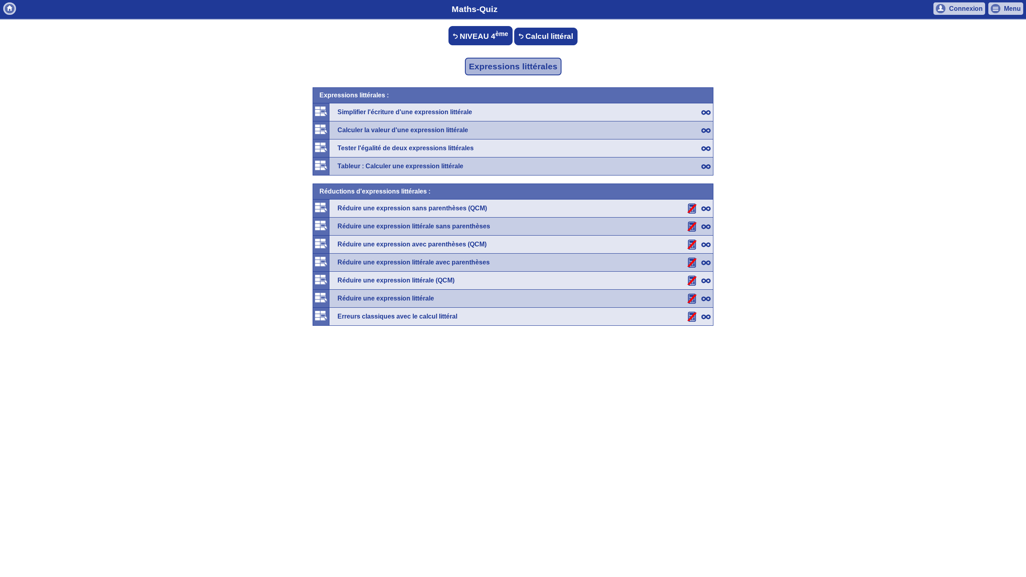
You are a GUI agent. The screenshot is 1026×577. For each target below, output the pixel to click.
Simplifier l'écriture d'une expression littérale (404, 112)
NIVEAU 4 (483, 35)
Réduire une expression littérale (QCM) (395, 280)
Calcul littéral (548, 36)
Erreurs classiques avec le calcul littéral (397, 316)
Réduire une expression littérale (385, 298)
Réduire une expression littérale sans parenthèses (413, 226)
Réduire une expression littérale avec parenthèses (413, 262)
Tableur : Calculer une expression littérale (400, 166)
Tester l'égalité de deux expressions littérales (405, 148)
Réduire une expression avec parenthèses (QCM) (412, 244)
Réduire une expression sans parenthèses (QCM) (412, 208)
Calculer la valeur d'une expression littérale (402, 130)
